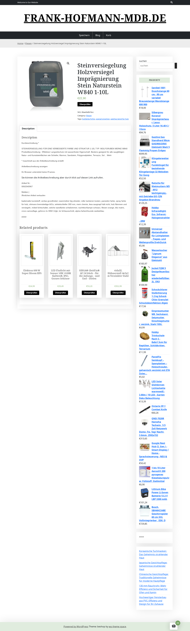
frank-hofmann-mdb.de (95, 18)
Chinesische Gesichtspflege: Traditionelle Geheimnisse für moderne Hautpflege (153, 577)
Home (20, 43)
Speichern (84, 35)
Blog (97, 35)
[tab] (28, 128)
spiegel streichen (103, 119)
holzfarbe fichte (88, 119)
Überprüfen (85, 104)
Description (28, 128)
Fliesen (28, 43)
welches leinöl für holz (120, 119)
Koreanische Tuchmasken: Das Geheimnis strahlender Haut (153, 554)
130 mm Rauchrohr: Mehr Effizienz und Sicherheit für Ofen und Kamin (153, 589)
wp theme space (117, 626)
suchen (143, 61)
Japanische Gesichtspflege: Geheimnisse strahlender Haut (153, 566)
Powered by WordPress (76, 626)
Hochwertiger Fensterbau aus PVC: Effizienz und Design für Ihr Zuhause (152, 601)
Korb (108, 35)
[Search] (176, 66)
